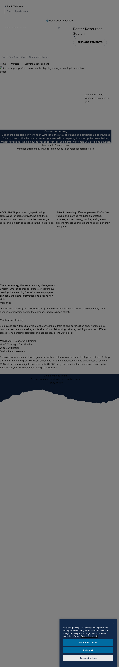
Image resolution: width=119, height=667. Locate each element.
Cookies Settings (88, 658)
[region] (88, 643)
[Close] (113, 623)
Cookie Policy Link (89, 636)
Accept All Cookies (88, 642)
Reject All (88, 650)
